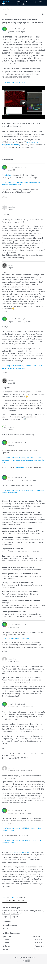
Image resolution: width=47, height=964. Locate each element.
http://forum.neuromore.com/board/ (15, 638)
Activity (5, 928)
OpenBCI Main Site (23, 1)
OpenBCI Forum (5, 2)
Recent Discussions (10, 925)
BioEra (4, 134)
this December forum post (20, 852)
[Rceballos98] (4, 207)
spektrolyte (12, 659)
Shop (34, 1)
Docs (40, 1)
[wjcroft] (4, 29)
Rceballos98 (12, 207)
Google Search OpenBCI (15, 900)
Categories (7, 922)
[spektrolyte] (4, 659)
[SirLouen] (4, 427)
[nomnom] (4, 265)
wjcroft (10, 29)
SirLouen (11, 427)
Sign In (4, 897)
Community (21, 4)
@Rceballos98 (7, 175)
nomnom (11, 265)
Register (12, 897)
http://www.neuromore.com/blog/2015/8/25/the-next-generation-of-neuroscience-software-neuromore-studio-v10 (23, 459)
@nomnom (20, 467)
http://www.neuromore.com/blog (14, 82)
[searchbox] (23, 14)
